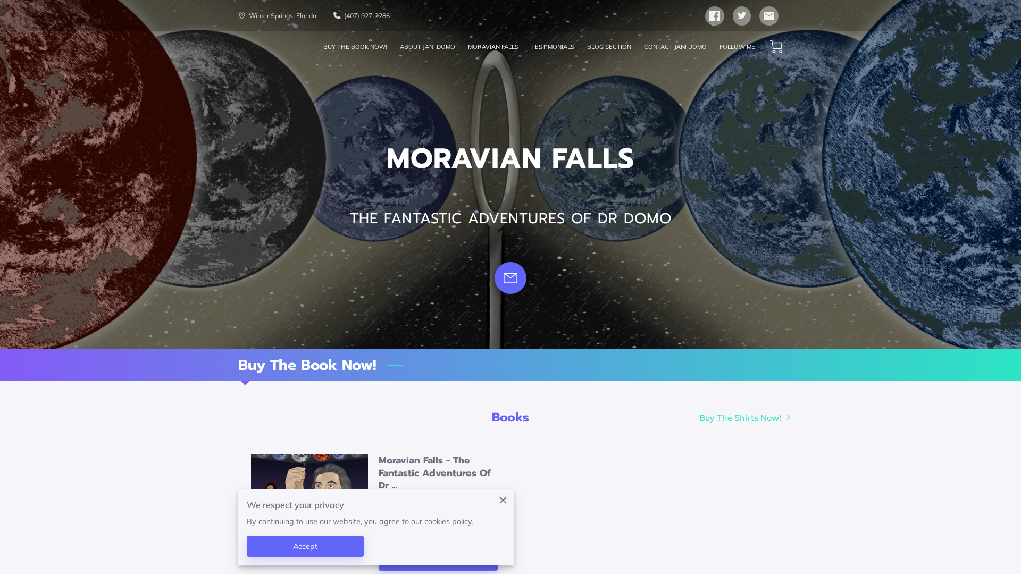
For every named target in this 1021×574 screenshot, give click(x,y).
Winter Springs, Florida (282, 16)
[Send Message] (510, 278)
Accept (305, 546)
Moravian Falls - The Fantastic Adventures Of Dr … (435, 473)
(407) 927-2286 (367, 16)
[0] (776, 46)
